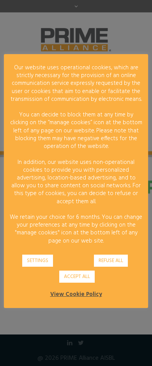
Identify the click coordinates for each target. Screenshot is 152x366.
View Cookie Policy (76, 294)
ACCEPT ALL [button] (77, 277)
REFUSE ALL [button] (111, 261)
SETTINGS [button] (37, 261)
